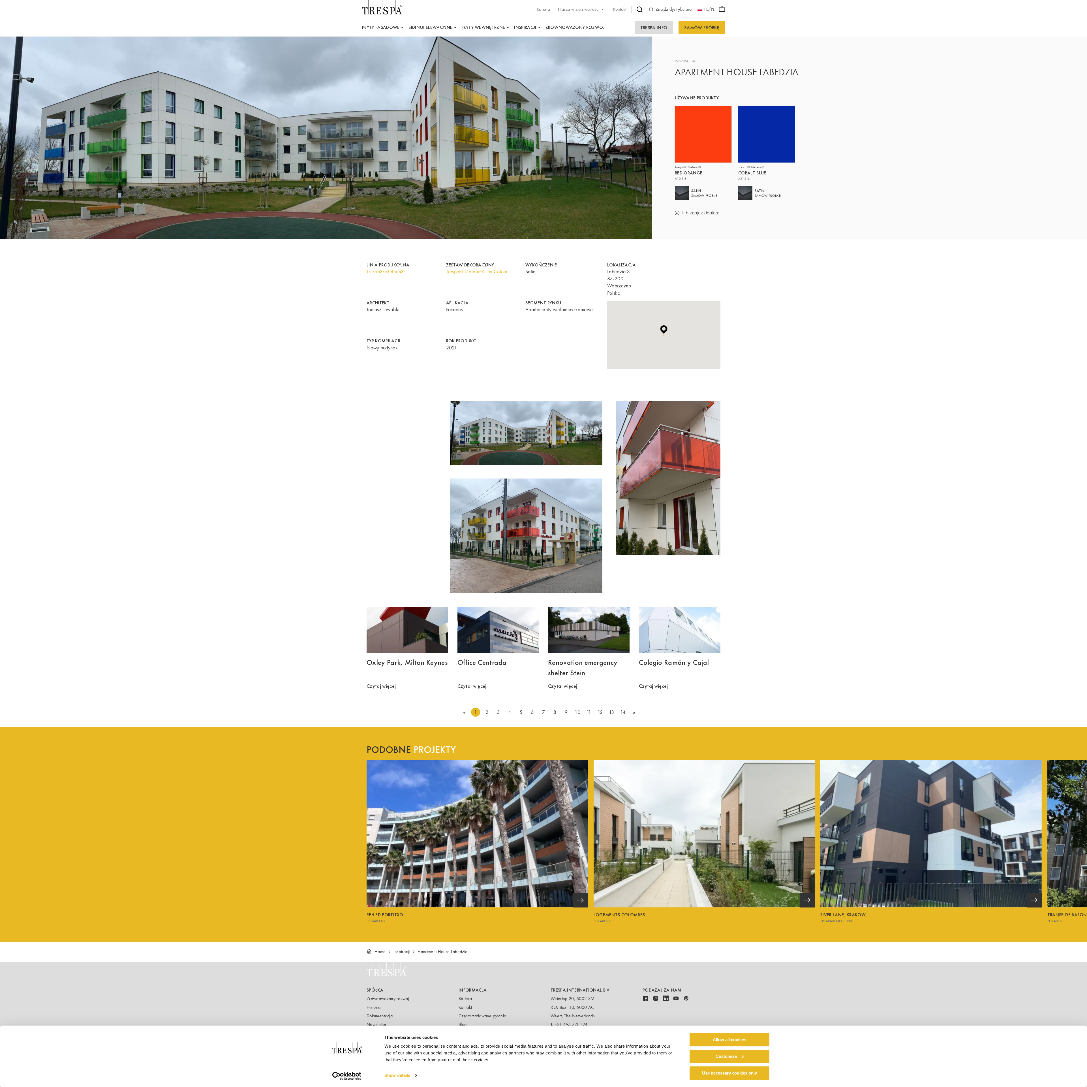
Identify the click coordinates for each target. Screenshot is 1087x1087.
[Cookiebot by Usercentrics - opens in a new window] (347, 1076)
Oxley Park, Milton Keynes (407, 662)
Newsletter (376, 1024)
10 (577, 712)
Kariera (465, 998)
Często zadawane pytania (482, 1015)
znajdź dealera (705, 213)
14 (623, 712)
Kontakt (465, 1007)
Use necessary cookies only (729, 1073)
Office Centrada (482, 662)
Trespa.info (653, 28)
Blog (463, 1024)
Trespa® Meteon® (386, 271)
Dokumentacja (380, 1015)
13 (611, 712)
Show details (397, 1075)
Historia (374, 1007)
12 (600, 712)
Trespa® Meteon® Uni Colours (478, 271)
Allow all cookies (729, 1039)
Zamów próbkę (701, 28)
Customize (726, 1056)
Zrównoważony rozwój (388, 998)
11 (589, 712)
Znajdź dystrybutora (674, 9)
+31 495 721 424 (571, 1024)
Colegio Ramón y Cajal (674, 662)
